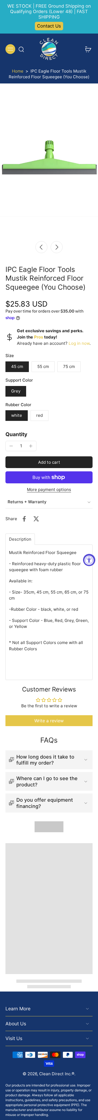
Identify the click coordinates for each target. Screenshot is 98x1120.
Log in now (79, 343)
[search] (21, 49)
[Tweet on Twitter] (36, 519)
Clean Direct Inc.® (56, 1073)
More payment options (49, 489)
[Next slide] (57, 247)
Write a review (49, 720)
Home (17, 71)
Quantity (16, 434)
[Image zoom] (49, 162)
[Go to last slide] (41, 247)
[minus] (11, 446)
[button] (49, 462)
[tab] (20, 539)
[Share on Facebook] (24, 519)
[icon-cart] (87, 49)
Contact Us (49, 26)
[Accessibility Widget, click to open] (89, 560)
